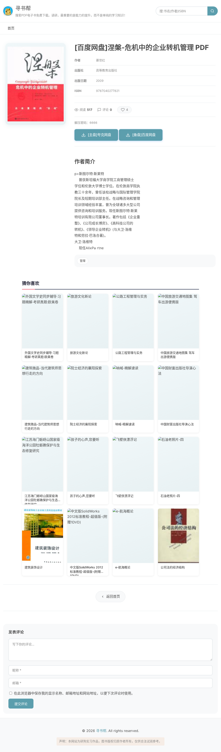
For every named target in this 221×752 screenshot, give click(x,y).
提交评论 (20, 704)
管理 (82, 260)
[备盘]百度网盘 (144, 135)
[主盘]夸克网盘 (99, 135)
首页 (11, 28)
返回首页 (113, 596)
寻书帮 (23, 8)
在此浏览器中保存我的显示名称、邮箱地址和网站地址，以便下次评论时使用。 (74, 693)
